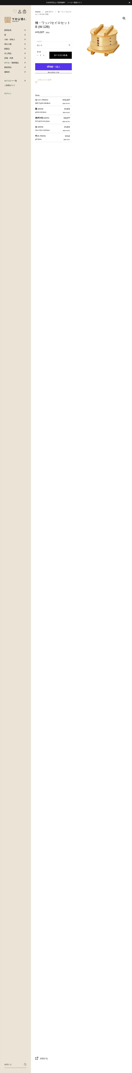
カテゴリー (49, 12)
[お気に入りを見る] (15, 6)
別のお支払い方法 (53, 72)
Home (37, 12)
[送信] (25, 1064)
